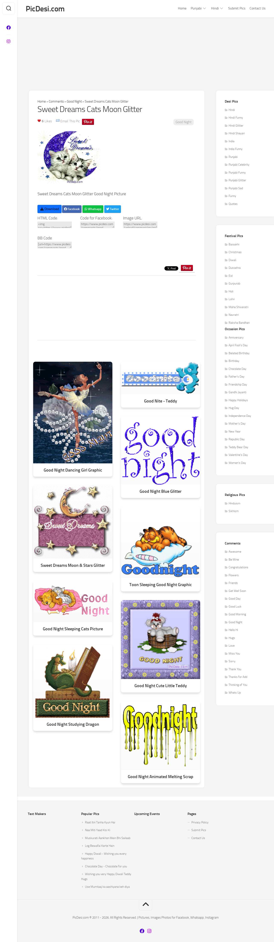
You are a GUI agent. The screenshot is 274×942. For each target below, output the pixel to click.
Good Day (235, 598)
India (231, 141)
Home (182, 8)
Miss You (234, 653)
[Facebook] (8, 28)
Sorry (232, 661)
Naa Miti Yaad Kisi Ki (97, 830)
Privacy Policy (199, 822)
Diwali (232, 260)
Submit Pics (236, 8)
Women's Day (237, 463)
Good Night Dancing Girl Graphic (73, 470)
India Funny (236, 149)
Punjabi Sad (236, 188)
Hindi (215, 8)
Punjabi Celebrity (239, 164)
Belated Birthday (239, 353)
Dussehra (235, 268)
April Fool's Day (238, 345)
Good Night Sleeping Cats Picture (73, 628)
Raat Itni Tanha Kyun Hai (100, 822)
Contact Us (257, 8)
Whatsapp (94, 209)
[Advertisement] (145, 50)
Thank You (235, 669)
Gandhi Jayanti (237, 392)
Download (51, 209)
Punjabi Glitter (237, 180)
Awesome (235, 551)
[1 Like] (39, 120)
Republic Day (237, 439)
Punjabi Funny (237, 172)
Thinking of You (238, 685)
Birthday (234, 361)
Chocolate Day (237, 369)
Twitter (114, 209)
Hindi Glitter (236, 125)
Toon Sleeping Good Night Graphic (160, 584)
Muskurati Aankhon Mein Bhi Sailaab (107, 838)
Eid (230, 276)
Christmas (235, 252)
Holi (231, 291)
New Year (235, 431)
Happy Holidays (238, 400)
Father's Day (236, 376)
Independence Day (240, 416)
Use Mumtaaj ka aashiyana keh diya (107, 887)
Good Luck (235, 606)
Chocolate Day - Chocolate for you (106, 866)
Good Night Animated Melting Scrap (160, 776)
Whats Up (235, 692)
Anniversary (236, 337)
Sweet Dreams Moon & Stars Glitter (73, 565)
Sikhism (234, 511)
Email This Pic (70, 121)
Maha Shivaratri (239, 307)
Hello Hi (233, 630)
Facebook (73, 209)
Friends (233, 583)
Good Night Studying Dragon (73, 724)
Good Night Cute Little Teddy (160, 685)
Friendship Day (238, 384)
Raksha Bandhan (239, 323)
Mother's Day (237, 423)
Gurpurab (234, 283)
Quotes (233, 204)
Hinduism (234, 503)
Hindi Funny (236, 117)
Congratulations (238, 567)
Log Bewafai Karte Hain (99, 846)
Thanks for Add (238, 677)
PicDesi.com (45, 8)
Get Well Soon (237, 591)
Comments (56, 101)
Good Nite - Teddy (160, 401)
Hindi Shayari (237, 133)
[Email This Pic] (58, 121)
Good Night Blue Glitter (161, 491)
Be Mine (234, 559)
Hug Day (234, 408)
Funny (232, 196)
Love (232, 645)
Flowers (234, 575)
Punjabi (196, 8)
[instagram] (8, 41)
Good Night (74, 101)
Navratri (234, 315)
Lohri (232, 299)
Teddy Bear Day (238, 447)
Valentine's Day (238, 455)
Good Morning (237, 614)
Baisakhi (234, 244)
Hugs (232, 638)
